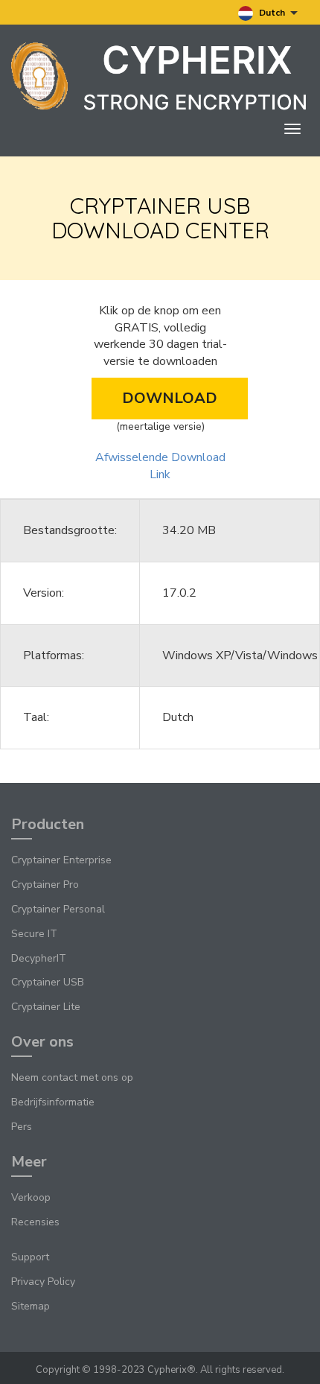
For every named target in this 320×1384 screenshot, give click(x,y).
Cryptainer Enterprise (61, 860)
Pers (21, 1127)
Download (169, 398)
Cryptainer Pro (45, 884)
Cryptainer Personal (58, 909)
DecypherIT (38, 958)
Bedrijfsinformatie (53, 1102)
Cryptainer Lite (45, 1007)
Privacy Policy (43, 1282)
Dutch (272, 13)
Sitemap (30, 1306)
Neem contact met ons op (72, 1077)
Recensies (35, 1222)
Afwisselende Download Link (160, 466)
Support (30, 1257)
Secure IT (34, 934)
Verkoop (31, 1197)
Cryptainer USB (47, 982)
